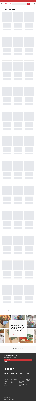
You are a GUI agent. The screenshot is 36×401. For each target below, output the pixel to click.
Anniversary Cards (13, 385)
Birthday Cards (14, 377)
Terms (14, 363)
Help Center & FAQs (21, 385)
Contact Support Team (21, 392)
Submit (5, 361)
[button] (34, 4)
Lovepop (9, 393)
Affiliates (27, 382)
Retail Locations (7, 377)
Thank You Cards (14, 390)
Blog (5, 383)
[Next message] (35, 1)
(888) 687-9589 (21, 377)
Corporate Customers (28, 380)
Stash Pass (6, 379)
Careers (5, 385)
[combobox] (21, 4)
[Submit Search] (28, 4)
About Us (5, 381)
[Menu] (2, 4)
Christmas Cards (14, 379)
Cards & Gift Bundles (13, 382)
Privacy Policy (18, 363)
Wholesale (28, 377)
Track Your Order (20, 388)
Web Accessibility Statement (9, 399)
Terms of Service (7, 397)
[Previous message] (1, 1)
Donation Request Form (28, 385)
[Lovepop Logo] (7, 4)
